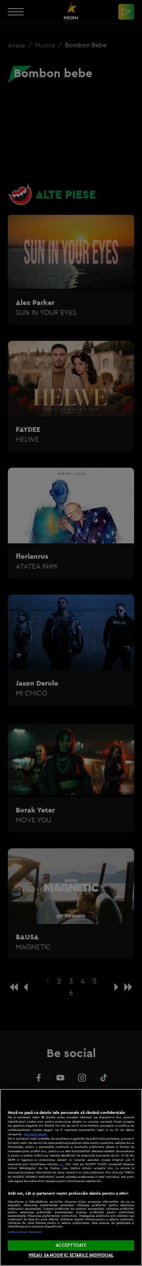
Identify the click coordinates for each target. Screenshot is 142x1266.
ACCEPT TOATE (71, 1245)
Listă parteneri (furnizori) (25, 1232)
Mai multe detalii (35, 1134)
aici (61, 1164)
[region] (71, 1177)
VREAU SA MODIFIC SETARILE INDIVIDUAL (71, 1255)
